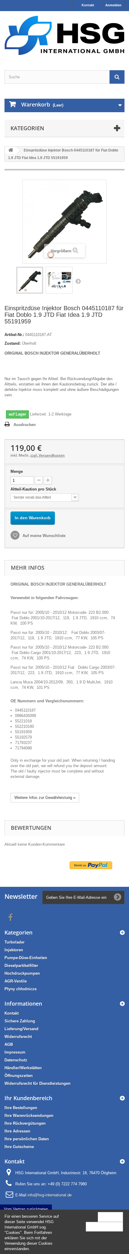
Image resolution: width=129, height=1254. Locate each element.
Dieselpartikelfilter (21, 965)
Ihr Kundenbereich (28, 1098)
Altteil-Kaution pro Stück (33, 489)
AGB (8, 1044)
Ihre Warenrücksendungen (28, 1115)
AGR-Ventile (15, 981)
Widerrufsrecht (18, 1036)
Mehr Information (104, 1226)
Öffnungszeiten (18, 1075)
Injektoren (13, 950)
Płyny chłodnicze (20, 989)
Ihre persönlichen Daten (26, 1139)
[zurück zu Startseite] (10, 150)
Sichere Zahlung (19, 1021)
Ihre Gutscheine (19, 1146)
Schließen (110, 1216)
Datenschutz (15, 1060)
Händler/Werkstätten (23, 1068)
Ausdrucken (25, 424)
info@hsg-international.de (50, 1195)
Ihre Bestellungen (20, 1108)
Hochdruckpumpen (22, 973)
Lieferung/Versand (21, 1029)
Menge (16, 471)
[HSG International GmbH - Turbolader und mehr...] (64, 35)
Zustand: (12, 343)
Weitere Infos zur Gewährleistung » (44, 797)
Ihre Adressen (17, 1131)
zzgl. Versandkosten (47, 455)
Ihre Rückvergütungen (25, 1123)
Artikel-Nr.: (14, 334)
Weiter (78, 281)
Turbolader (14, 942)
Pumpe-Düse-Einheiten (25, 958)
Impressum (15, 1052)
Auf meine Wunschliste (43, 535)
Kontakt (88, 5)
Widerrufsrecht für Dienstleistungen (37, 1083)
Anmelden (113, 5)
